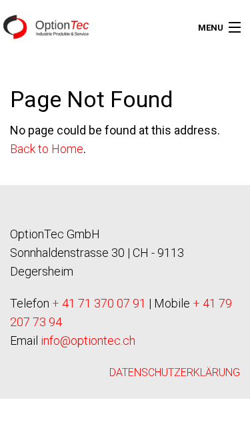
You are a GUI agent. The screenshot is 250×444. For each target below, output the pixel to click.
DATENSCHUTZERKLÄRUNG (174, 372)
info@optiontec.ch (88, 340)
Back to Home (46, 149)
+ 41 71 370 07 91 (99, 303)
